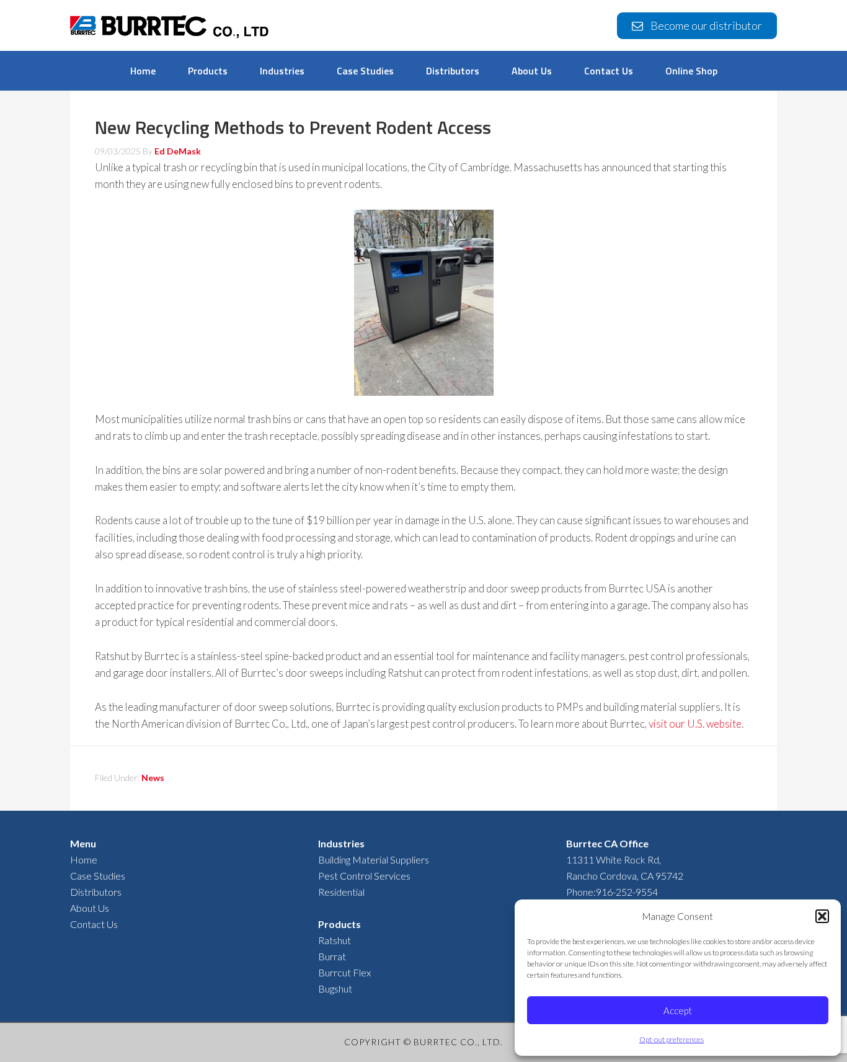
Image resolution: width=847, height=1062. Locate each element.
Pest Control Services (364, 875)
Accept (677, 1010)
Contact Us (94, 924)
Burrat (332, 956)
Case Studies (97, 875)
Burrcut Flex (344, 972)
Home (83, 859)
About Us (89, 908)
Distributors (96, 892)
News (152, 777)
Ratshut (334, 940)
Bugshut (335, 988)
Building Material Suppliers (373, 859)
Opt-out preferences (671, 1039)
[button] (822, 916)
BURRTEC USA (169, 29)
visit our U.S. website (695, 723)
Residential (341, 892)
